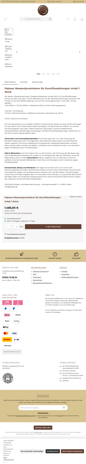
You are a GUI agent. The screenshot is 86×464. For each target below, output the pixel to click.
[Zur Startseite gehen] (43, 10)
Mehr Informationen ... (8, 460)
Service (63, 268)
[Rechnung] (18, 314)
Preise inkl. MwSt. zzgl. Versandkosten (18, 213)
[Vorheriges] (17, 52)
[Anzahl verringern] (7, 226)
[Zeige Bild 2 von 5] (43, 74)
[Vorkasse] (7, 321)
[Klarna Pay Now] (18, 302)
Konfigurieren (52, 451)
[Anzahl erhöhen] (16, 226)
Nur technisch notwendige (32, 451)
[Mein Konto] (75, 19)
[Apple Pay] (5, 327)
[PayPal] (5, 308)
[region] (43, 52)
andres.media (66, 434)
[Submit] (64, 407)
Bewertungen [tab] (37, 82)
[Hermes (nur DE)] (7, 345)
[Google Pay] (16, 321)
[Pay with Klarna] (7, 314)
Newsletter (65, 274)
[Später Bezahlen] (13, 308)
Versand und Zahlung (41, 271)
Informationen (38, 268)
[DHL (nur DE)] (7, 339)
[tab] (10, 82)
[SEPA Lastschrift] (16, 339)
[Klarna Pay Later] (7, 302)
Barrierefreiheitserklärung (42, 283)
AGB (34, 274)
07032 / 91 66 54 (9, 277)
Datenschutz (37, 280)
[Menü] (5, 19)
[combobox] (33, 19)
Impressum (37, 277)
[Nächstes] (79, 52)
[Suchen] (50, 19)
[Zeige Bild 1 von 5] (38, 74)
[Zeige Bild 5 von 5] (58, 74)
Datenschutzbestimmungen (25, 416)
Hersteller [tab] (24, 82)
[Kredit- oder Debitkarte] (10, 333)
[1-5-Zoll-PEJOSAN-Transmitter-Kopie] (48, 52)
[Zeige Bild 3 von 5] (48, 74)
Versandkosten (37, 432)
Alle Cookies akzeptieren (72, 451)
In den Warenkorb (53, 227)
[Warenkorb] (81, 19)
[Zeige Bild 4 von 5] (53, 74)
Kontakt (64, 271)
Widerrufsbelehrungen (69, 277)
